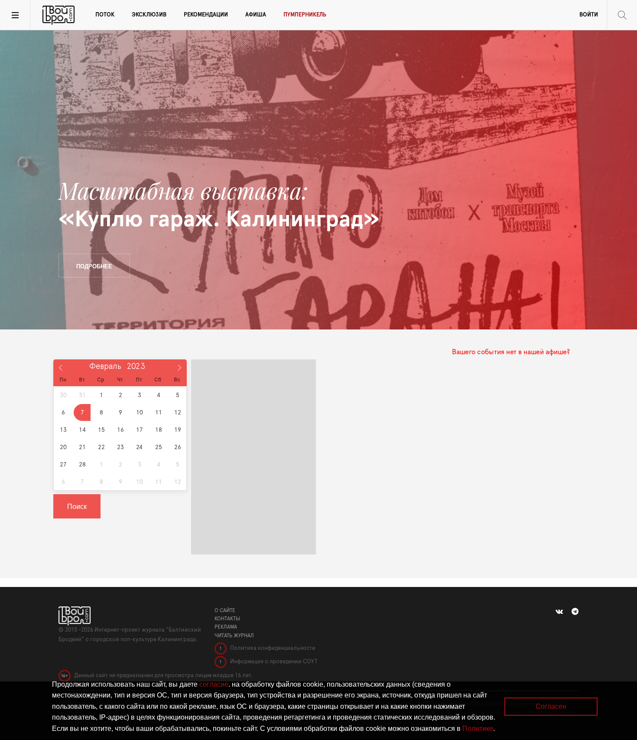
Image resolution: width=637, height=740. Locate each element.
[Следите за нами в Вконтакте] (559, 611)
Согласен (551, 706)
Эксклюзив (149, 15)
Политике (477, 728)
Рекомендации (206, 15)
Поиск (77, 506)
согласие (213, 684)
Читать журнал (234, 635)
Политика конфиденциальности (272, 648)
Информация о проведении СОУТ (273, 662)
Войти (588, 15)
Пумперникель (304, 15)
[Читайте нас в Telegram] (575, 611)
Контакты (227, 618)
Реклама (225, 626)
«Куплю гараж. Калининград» (219, 205)
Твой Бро (58, 15)
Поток (104, 15)
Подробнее (94, 266)
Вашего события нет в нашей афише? (511, 352)
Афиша (255, 15)
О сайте (224, 610)
